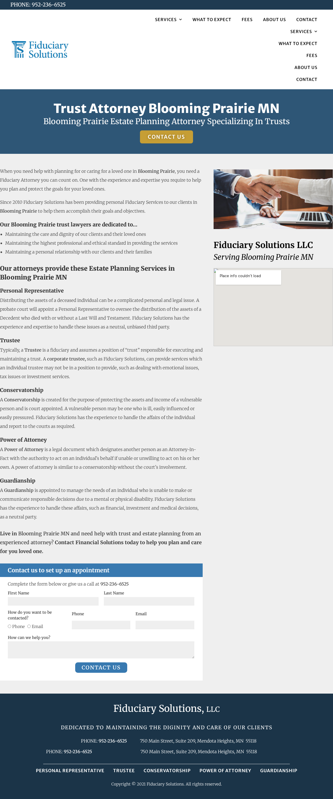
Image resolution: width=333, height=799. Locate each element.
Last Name (114, 593)
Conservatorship (167, 770)
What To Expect (212, 19)
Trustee (124, 770)
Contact (306, 19)
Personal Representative (70, 770)
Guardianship (278, 770)
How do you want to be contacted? (30, 615)
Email (37, 626)
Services (166, 19)
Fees (247, 19)
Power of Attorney (225, 770)
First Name (18, 593)
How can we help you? (29, 637)
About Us (274, 19)
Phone (18, 626)
